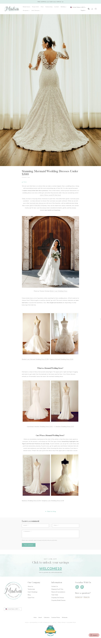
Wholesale (64, 617)
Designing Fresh (71, 622)
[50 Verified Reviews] (50, 637)
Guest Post (31, 598)
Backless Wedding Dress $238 (31, 501)
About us (30, 586)
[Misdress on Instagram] (77, 587)
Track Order (54, 595)
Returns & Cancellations (58, 592)
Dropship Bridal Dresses (58, 600)
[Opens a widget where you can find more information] (94, 635)
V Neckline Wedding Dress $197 (64, 426)
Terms (59, 622)
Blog (29, 595)
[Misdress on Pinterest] (82, 587)
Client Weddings (32, 592)
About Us (87, 597)
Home (35, 617)
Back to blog (51, 511)
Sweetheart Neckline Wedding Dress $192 (40, 426)
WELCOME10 (50, 568)
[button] (64, 7)
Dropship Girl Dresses (57, 598)
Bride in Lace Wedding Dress (58, 291)
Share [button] (25, 182)
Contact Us (54, 586)
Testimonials (31, 589)
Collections (47, 617)
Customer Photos (55, 617)
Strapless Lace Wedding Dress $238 (53, 501)
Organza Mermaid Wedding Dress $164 (61, 359)
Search (40, 617)
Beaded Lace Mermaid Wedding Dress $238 (35, 359)
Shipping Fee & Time (57, 589)
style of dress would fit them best (50, 195)
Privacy (64, 622)
